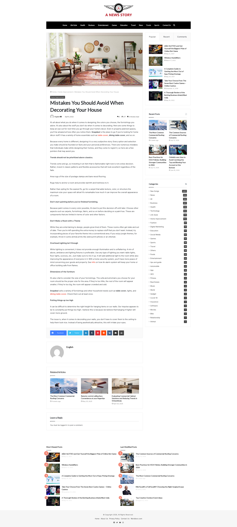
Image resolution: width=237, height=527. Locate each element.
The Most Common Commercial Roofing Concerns (156, 135)
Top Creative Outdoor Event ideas (149, 498)
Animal (153, 322)
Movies (153, 310)
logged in (64, 425)
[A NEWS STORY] (118, 10)
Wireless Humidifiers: (172, 58)
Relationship (155, 318)
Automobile (154, 266)
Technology (155, 211)
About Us (104, 519)
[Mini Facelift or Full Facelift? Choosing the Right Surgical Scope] (127, 490)
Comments (182, 37)
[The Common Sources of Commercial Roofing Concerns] (178, 125)
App (151, 270)
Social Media (155, 235)
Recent (166, 37)
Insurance (154, 302)
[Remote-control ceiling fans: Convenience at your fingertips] (94, 386)
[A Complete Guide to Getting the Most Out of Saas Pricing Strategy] (155, 72)
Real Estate (154, 282)
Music (152, 286)
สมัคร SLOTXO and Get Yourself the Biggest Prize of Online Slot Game (175, 48)
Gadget (153, 294)
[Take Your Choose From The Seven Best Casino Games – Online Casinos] (155, 84)
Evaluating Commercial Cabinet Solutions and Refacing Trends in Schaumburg (124, 398)
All (151, 199)
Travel (133, 25)
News (141, 25)
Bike (152, 314)
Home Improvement (65, 92)
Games (114, 25)
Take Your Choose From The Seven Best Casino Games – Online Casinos (175, 83)
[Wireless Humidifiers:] (155, 61)
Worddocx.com (136, 519)
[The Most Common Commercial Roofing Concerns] (63, 386)
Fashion (153, 223)
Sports (156, 25)
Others (153, 250)
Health (82, 25)
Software (154, 306)
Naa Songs (154, 191)
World (152, 290)
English (57, 117)
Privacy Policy (114, 519)
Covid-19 (154, 298)
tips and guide (155, 262)
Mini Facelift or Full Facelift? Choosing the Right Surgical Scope (160, 487)
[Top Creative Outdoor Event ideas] (127, 501)
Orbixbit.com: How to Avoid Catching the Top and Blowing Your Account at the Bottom (177, 162)
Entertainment (103, 25)
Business (92, 25)
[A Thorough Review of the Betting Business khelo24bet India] (155, 96)
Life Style (73, 25)
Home (65, 25)
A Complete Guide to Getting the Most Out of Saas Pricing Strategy (174, 71)
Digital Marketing (157, 227)
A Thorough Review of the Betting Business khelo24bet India (175, 95)
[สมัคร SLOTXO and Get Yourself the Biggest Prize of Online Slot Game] (155, 49)
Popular (152, 37)
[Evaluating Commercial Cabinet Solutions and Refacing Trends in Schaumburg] (125, 386)
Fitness (153, 278)
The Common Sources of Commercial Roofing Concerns (177, 135)
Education (124, 25)
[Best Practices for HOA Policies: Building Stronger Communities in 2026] (158, 150)
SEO (152, 274)
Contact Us (167, 25)
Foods (148, 25)
